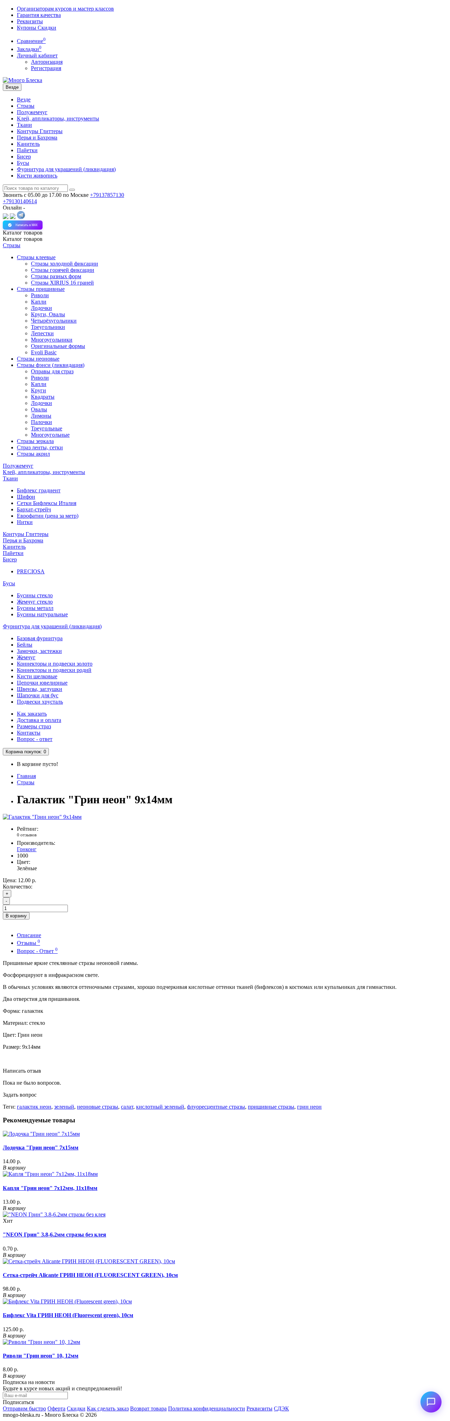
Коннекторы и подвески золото (54, 664)
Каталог (23, 239)
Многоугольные (50, 435)
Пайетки (27, 150)
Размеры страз (34, 726)
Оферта (56, 1408)
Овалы (39, 409)
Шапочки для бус (37, 695)
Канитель (28, 144)
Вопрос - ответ (34, 739)
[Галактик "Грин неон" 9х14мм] (42, 817)
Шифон (26, 497)
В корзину (16, 915)
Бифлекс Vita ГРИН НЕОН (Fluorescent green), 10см (68, 1315)
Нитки (25, 522)
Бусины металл (35, 608)
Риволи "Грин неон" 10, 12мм (40, 1356)
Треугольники (48, 327)
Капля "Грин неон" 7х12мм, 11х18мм (50, 1188)
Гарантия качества (39, 15)
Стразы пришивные (41, 289)
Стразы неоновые (38, 359)
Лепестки (42, 333)
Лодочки (41, 308)
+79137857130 (107, 195)
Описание (29, 935)
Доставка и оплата (39, 720)
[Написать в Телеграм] (21, 217)
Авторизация (47, 62)
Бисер (24, 157)
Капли (38, 302)
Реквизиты (30, 21)
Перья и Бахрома (37, 138)
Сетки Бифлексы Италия (46, 503)
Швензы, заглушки (39, 689)
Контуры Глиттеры (40, 131)
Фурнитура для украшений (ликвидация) (66, 169)
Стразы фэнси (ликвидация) (50, 365)
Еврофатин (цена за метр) (47, 516)
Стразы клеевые (36, 257)
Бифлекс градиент (38, 490)
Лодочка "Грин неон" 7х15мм (40, 1148)
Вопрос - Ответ (37, 951)
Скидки (76, 1408)
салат (127, 1107)
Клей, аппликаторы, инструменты (58, 118)
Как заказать (32, 714)
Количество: (17, 887)
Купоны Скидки (36, 28)
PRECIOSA (31, 571)
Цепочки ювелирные (42, 683)
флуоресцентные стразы (216, 1107)
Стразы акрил (33, 454)
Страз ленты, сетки (40, 447)
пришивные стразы (271, 1107)
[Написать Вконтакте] (5, 217)
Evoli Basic (44, 352)
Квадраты (42, 397)
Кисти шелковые (37, 676)
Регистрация (46, 68)
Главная (26, 776)
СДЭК (281, 1408)
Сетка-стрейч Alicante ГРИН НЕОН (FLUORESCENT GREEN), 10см (90, 1275)
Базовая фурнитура (40, 638)
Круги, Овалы (48, 314)
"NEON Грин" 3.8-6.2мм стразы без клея (54, 1235)
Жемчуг (26, 657)
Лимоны (41, 416)
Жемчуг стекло (35, 602)
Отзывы (28, 943)
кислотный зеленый (160, 1107)
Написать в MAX (26, 225)
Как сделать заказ (108, 1408)
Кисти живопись (37, 176)
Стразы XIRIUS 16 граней (62, 283)
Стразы (25, 106)
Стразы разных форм (56, 276)
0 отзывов (27, 834)
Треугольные (46, 428)
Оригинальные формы (58, 346)
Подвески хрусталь (40, 702)
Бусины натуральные (42, 614)
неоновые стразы (97, 1107)
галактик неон (34, 1107)
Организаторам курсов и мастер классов (65, 9)
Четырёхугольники (54, 321)
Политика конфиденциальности (206, 1408)
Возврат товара (148, 1408)
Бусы (23, 163)
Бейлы (24, 645)
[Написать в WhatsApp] (12, 217)
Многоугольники (51, 340)
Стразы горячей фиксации (62, 270)
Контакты (28, 733)
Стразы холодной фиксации (64, 264)
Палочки (41, 422)
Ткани (24, 125)
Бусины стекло (35, 595)
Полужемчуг (32, 112)
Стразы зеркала (35, 441)
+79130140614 (20, 201)
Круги (38, 390)
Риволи (40, 295)
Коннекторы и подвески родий (54, 670)
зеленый (64, 1107)
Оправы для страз (52, 371)
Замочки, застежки (39, 651)
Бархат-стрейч (34, 509)
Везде (24, 99)
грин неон (309, 1107)
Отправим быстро (24, 1408)
